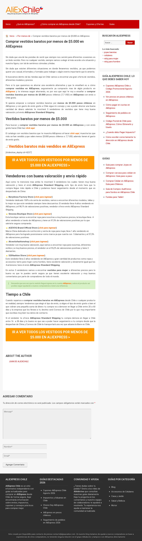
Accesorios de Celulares (122, 491)
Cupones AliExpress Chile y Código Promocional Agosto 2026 (119, 88)
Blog (113, 487)
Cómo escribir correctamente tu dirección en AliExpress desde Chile (121, 140)
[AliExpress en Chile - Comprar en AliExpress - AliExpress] (23, 14)
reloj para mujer (111, 58)
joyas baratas (110, 52)
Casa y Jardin (117, 496)
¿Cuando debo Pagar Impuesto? (120, 132)
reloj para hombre (112, 61)
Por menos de (23, 36)
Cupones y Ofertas (95, 24)
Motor (114, 505)
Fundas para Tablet (114, 197)
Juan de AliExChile (19, 361)
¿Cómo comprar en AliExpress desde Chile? (60, 24)
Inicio (8, 24)
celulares (108, 55)
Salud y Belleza (118, 501)
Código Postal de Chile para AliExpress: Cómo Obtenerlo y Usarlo (119, 124)
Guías (112, 24)
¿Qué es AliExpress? (25, 24)
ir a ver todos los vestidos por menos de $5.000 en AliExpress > (50, 162)
